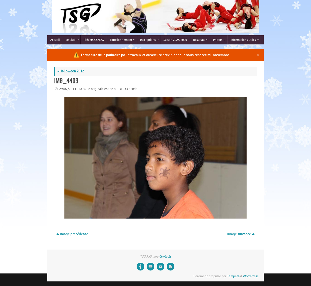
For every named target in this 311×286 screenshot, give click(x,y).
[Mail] (150, 267)
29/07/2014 (67, 89)
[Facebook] (140, 267)
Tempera (233, 276)
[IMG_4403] (155, 158)
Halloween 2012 (70, 71)
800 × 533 (121, 89)
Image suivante (239, 234)
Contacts (165, 256)
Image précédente (74, 234)
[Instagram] (170, 267)
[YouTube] (160, 267)
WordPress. (251, 276)
